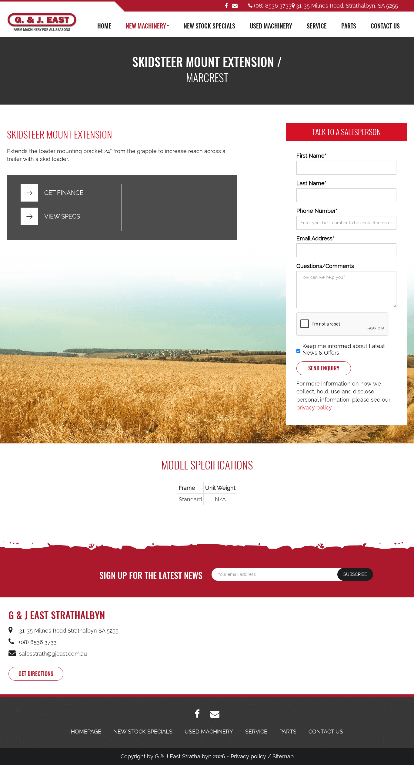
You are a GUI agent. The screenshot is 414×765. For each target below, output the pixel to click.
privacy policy (314, 407)
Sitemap (283, 756)
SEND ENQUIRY (323, 368)
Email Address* (315, 238)
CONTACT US (385, 25)
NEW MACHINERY (146, 25)
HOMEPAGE (86, 731)
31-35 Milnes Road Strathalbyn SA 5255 (68, 630)
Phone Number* (317, 211)
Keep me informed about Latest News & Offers (343, 349)
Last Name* (311, 183)
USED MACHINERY (271, 25)
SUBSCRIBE (355, 574)
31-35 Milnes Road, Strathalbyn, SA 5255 (346, 5)
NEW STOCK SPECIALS (209, 25)
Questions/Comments (325, 266)
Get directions (35, 673)
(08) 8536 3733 (272, 5)
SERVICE (317, 25)
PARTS (348, 25)
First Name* (311, 155)
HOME (104, 25)
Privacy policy (248, 756)
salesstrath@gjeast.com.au (52, 653)
